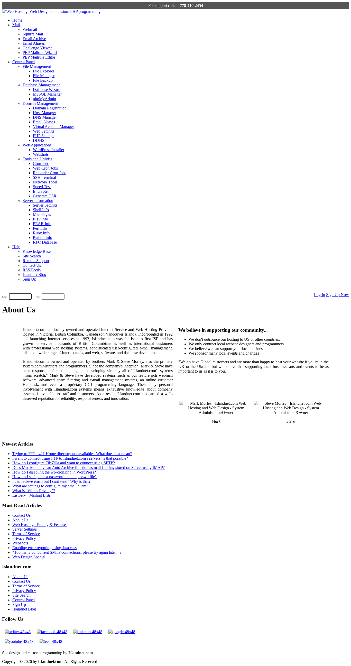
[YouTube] (19, 641)
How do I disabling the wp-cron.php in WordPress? (54, 472)
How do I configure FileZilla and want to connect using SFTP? (63, 463)
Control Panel (23, 62)
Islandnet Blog (34, 274)
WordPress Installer (48, 149)
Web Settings (43, 131)
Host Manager (44, 112)
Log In (319, 294)
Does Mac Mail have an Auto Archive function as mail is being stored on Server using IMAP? (88, 467)
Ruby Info (41, 233)
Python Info (42, 237)
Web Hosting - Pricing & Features (39, 524)
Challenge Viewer (37, 48)
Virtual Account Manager (53, 126)
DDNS (38, 140)
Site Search (32, 256)
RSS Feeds (32, 270)
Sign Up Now (337, 294)
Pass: (38, 296)
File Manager (43, 75)
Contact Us (32, 265)
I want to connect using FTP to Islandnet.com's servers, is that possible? (70, 458)
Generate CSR (45, 196)
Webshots (41, 154)
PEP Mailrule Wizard (40, 52)
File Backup (43, 80)
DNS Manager (45, 117)
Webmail (30, 29)
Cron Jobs (41, 163)
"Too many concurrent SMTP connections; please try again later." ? (66, 552)
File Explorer (43, 71)
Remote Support (36, 260)
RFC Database (45, 242)
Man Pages (42, 214)
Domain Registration (50, 108)
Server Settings (45, 205)
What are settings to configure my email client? (50, 486)
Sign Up (29, 279)
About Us (20, 520)
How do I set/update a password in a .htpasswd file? (54, 477)
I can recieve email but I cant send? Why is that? (51, 481)
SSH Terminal (44, 177)
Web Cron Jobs (45, 168)
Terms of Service (26, 534)
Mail (16, 25)
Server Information (38, 200)
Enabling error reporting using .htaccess (44, 547)
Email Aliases (34, 43)
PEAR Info (42, 223)
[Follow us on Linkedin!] (88, 632)
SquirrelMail (33, 34)
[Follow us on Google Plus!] (122, 632)
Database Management (41, 85)
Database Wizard (46, 89)
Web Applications (37, 145)
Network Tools (45, 182)
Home (17, 20)
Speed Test (42, 186)
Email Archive (34, 38)
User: (5, 296)
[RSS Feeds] (51, 641)
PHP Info (40, 219)
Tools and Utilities (37, 159)
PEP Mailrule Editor (39, 57)
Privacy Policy (24, 538)
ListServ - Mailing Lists (31, 495)
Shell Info (41, 210)
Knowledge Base (37, 251)
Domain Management (40, 103)
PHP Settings (43, 136)
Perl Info (40, 228)
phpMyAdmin (44, 99)
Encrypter (41, 191)
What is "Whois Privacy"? (33, 490)
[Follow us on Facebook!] (52, 632)
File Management (37, 66)
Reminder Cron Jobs (49, 173)
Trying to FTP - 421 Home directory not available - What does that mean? (72, 453)
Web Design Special (28, 557)
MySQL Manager (47, 94)
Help (16, 247)
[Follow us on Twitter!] (17, 632)
